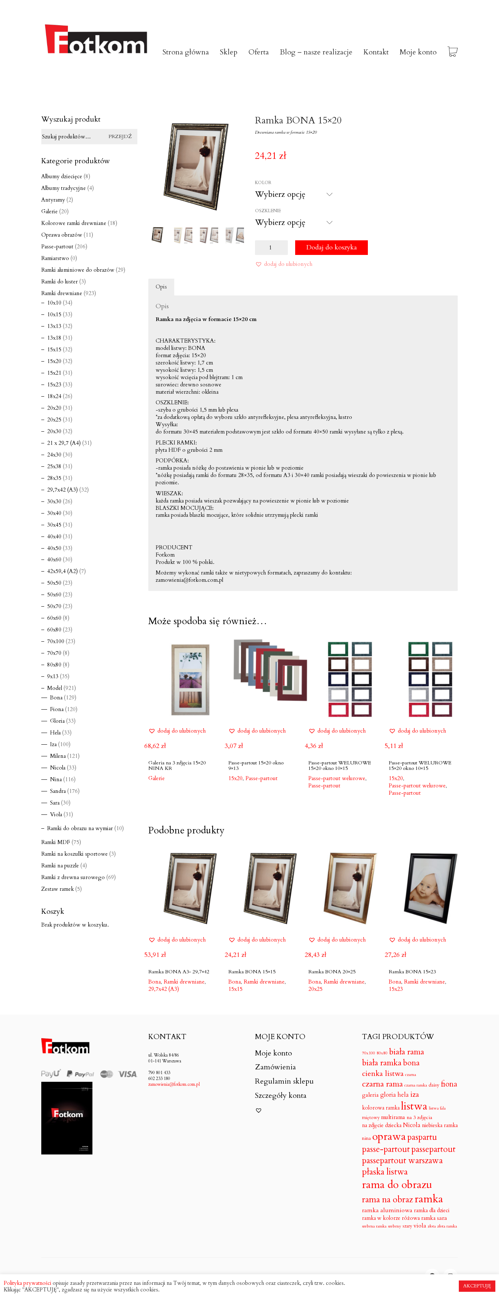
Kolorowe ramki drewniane (73, 223)
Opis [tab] (161, 286)
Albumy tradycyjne (63, 188)
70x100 (55, 641)
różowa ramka (418, 1218)
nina (366, 1138)
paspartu (422, 1137)
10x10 (54, 302)
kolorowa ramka (381, 1107)
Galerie (49, 211)
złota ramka (447, 1226)
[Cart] (452, 52)
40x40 (54, 536)
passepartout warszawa (402, 1160)
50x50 (54, 583)
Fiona (57, 709)
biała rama (406, 1051)
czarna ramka (415, 1085)
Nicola (57, 767)
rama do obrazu (397, 1185)
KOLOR (263, 183)
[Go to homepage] (96, 52)
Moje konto (273, 1053)
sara (442, 1218)
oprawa (389, 1137)
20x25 (315, 989)
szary (407, 1226)
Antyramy (53, 199)
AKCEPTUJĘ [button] (477, 1286)
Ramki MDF (55, 842)
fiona (449, 1084)
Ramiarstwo (55, 258)
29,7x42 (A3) (163, 989)
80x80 (54, 664)
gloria (388, 1095)
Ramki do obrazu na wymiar (80, 828)
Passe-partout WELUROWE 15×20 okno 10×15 (339, 765)
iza (414, 1094)
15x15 (235, 989)
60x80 (54, 629)
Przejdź (120, 136)
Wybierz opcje (165, 778)
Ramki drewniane (61, 293)
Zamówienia (275, 1067)
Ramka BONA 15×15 (251, 971)
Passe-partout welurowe (417, 785)
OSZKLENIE (268, 211)
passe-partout (386, 1149)
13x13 (54, 326)
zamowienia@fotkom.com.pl (174, 1084)
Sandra (58, 791)
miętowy (371, 1118)
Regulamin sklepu (284, 1081)
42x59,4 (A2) (62, 571)
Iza (53, 744)
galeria (370, 1095)
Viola (56, 814)
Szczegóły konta (280, 1095)
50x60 (54, 594)
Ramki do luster (59, 281)
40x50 (54, 548)
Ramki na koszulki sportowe (74, 854)
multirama (393, 1117)
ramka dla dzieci (431, 1210)
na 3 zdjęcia (419, 1117)
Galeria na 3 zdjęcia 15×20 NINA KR (177, 765)
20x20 (54, 408)
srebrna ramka (374, 1226)
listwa (414, 1106)
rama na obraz (387, 1200)
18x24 (54, 396)
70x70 (54, 653)
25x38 (54, 466)
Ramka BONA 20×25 (331, 971)
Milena (58, 756)
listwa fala (437, 1108)
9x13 (52, 676)
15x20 (54, 361)
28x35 (54, 478)
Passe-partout (324, 785)
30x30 (54, 501)
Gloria (57, 721)
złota (432, 1226)
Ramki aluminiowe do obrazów (77, 270)
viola (420, 1226)
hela (403, 1095)
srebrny (394, 1226)
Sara (55, 802)
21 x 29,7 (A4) (64, 443)
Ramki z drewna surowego (73, 877)
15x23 (396, 989)
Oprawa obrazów (61, 234)
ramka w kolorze (381, 1218)
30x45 (54, 524)
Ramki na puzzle (60, 865)
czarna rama (382, 1084)
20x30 (54, 431)
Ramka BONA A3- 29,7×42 (178, 971)
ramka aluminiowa (387, 1210)
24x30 (54, 454)
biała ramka (381, 1062)
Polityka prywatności (27, 1283)
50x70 (54, 606)
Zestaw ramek (57, 889)
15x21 (54, 373)
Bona (56, 697)
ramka (429, 1199)
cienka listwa (383, 1074)
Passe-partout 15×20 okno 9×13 (255, 765)
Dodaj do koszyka (331, 247)
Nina (56, 779)
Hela (55, 732)
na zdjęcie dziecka (381, 1125)
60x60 (54, 618)
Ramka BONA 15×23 (412, 971)
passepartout (433, 1149)
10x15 (54, 314)
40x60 (54, 559)
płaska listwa (385, 1172)
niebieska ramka (440, 1125)
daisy (433, 1085)
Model (54, 688)
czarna (410, 1074)
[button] (283, 264)
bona (411, 1063)
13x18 (54, 337)
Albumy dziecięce (61, 176)
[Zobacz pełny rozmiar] (157, 127)
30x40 (54, 513)
